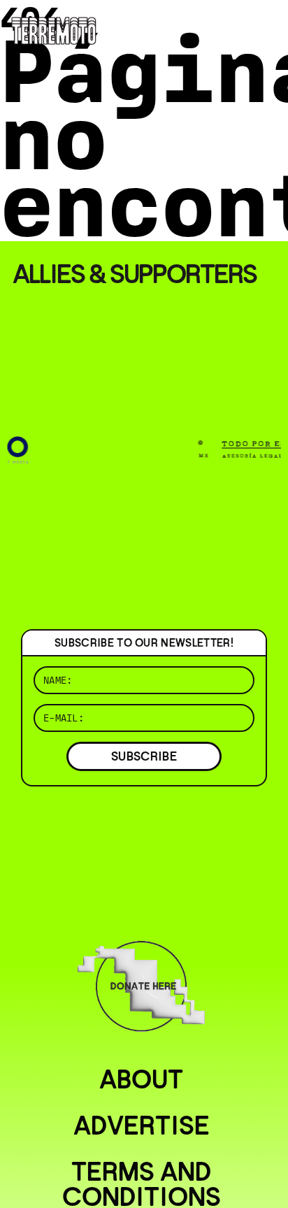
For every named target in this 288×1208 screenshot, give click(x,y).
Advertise (141, 1125)
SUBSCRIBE (144, 756)
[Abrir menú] (265, 28)
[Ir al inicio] (53, 29)
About (141, 1079)
